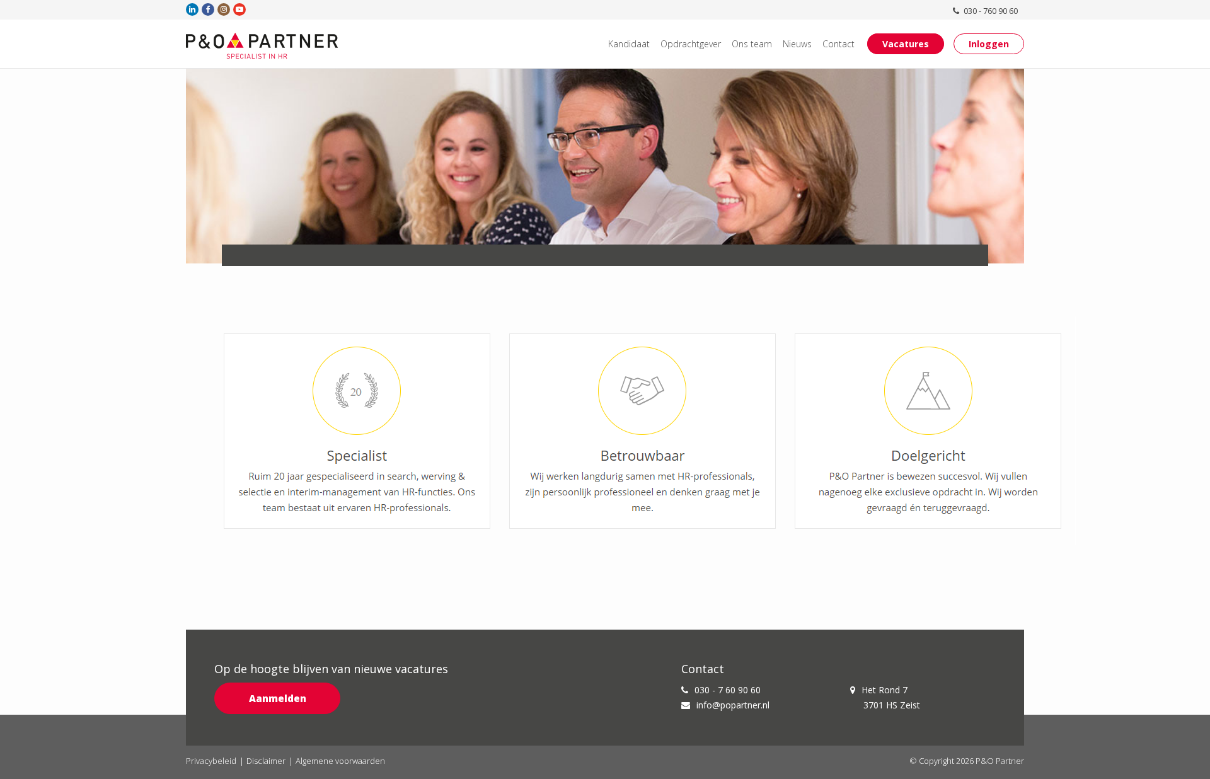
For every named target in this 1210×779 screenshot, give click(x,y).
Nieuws (797, 44)
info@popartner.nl (732, 705)
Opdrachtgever (690, 44)
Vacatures (905, 44)
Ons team (752, 44)
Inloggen (989, 44)
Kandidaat (629, 44)
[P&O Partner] (262, 45)
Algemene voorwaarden (340, 760)
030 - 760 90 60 (990, 10)
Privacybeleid (211, 760)
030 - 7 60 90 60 (727, 690)
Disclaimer (265, 760)
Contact (838, 44)
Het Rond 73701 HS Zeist (890, 697)
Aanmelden (277, 698)
